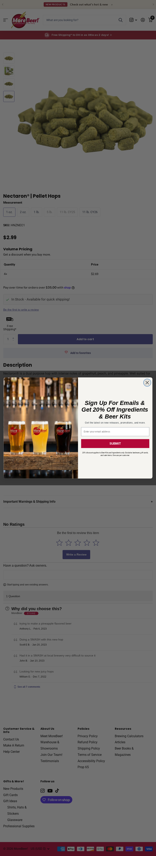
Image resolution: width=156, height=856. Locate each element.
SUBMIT (115, 443)
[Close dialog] (147, 383)
